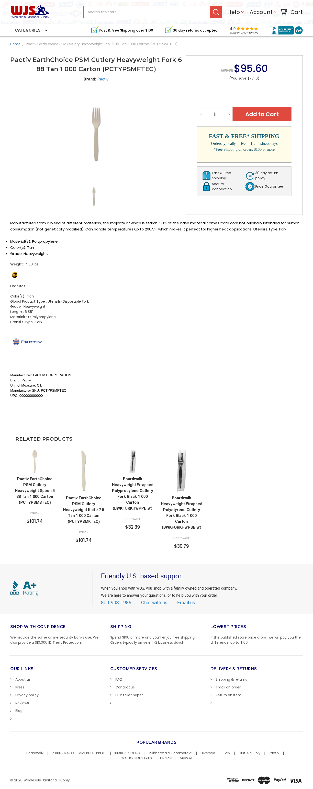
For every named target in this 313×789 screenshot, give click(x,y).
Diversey (208, 753)
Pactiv (274, 753)
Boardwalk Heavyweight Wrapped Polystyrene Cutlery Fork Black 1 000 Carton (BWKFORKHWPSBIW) (181, 513)
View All (186, 758)
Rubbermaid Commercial (170, 753)
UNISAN (166, 758)
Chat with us (154, 603)
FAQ (118, 679)
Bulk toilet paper (129, 695)
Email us (186, 603)
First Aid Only (249, 753)
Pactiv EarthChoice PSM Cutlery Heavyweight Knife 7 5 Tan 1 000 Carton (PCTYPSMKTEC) (83, 510)
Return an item (228, 695)
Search (216, 12)
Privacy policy (27, 695)
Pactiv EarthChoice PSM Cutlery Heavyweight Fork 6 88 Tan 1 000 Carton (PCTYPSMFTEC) (102, 44)
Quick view (34, 468)
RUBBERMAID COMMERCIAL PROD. (79, 753)
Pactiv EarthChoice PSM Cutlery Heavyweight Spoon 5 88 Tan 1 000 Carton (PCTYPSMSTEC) (35, 491)
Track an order (228, 687)
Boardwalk (35, 753)
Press (19, 687)
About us (23, 679)
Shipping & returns (231, 679)
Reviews (22, 702)
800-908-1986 (116, 603)
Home (15, 44)
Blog (18, 710)
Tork (226, 753)
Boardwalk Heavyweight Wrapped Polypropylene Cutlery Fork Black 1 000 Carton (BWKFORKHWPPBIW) (132, 494)
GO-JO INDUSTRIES (136, 758)
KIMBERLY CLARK (127, 753)
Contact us (125, 687)
